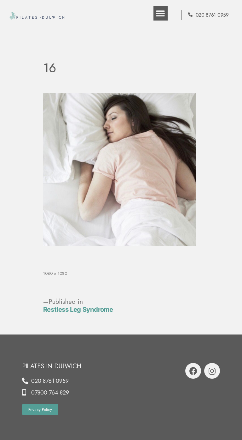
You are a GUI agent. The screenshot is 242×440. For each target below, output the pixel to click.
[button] (160, 13)
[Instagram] (212, 371)
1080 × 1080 (55, 273)
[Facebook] (193, 371)
